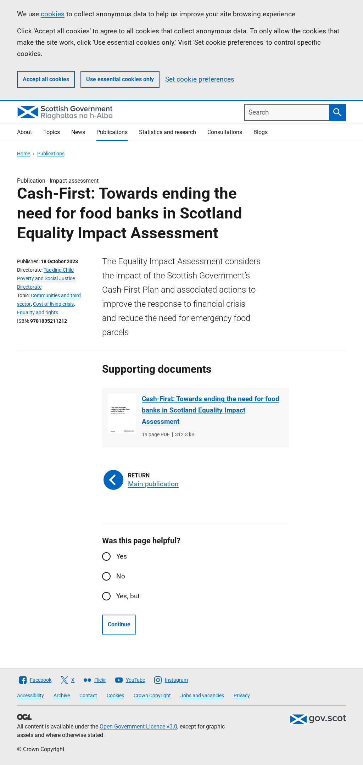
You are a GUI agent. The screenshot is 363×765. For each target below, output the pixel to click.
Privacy (242, 695)
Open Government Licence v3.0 (138, 726)
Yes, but (128, 596)
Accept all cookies (46, 79)
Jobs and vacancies (202, 695)
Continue (119, 624)
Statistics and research (167, 132)
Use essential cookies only (120, 79)
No (120, 576)
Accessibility (30, 695)
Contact (88, 695)
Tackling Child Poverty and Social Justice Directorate (46, 278)
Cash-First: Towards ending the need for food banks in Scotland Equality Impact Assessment (210, 410)
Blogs (260, 132)
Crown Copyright (152, 695)
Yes (121, 556)
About (24, 132)
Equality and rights (37, 312)
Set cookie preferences (199, 79)
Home (23, 153)
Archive (62, 695)
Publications (112, 132)
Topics (51, 132)
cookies (53, 14)
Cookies (115, 695)
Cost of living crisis (53, 304)
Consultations (224, 132)
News (78, 132)
